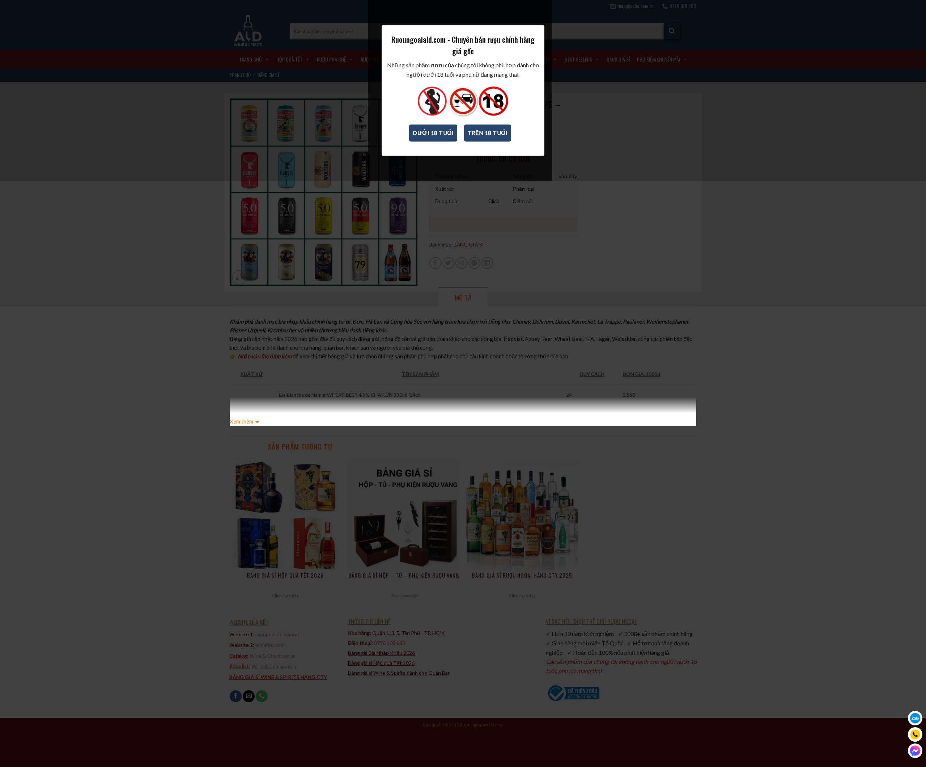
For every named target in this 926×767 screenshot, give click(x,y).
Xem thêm (241, 421)
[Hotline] (915, 734)
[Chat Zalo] (915, 718)
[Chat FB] (915, 750)
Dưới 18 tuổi (433, 133)
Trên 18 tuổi (488, 133)
